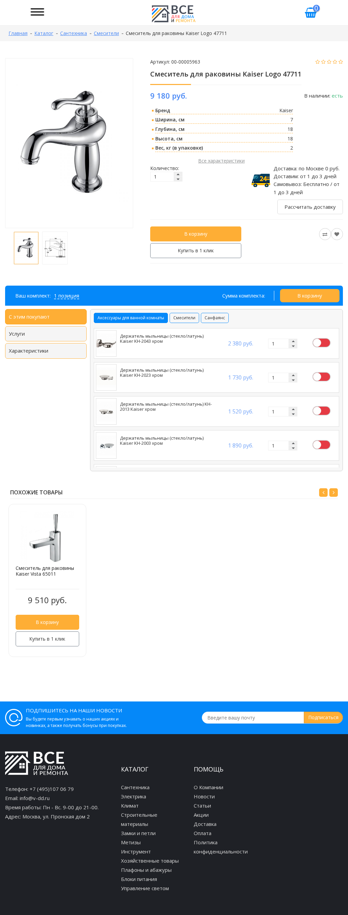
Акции (201, 814)
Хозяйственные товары (150, 860)
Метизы (131, 842)
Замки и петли (138, 833)
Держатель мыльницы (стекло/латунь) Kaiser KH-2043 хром (162, 339)
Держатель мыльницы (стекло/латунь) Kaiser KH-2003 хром (162, 441)
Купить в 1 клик (196, 250)
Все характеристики (221, 160)
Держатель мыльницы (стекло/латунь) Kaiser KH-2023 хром (162, 373)
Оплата (202, 833)
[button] (323, 492)
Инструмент (136, 851)
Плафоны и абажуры (146, 869)
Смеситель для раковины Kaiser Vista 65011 (45, 571)
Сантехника (135, 787)
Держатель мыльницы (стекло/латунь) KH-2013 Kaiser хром (166, 407)
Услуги (17, 333)
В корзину (195, 234)
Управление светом (145, 888)
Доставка (205, 823)
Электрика (133, 796)
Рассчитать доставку (310, 206)
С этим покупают (29, 316)
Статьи (202, 805)
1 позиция (66, 295)
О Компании (208, 787)
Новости (204, 796)
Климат (130, 805)
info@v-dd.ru (35, 798)
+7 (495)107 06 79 (52, 788)
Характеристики (28, 350)
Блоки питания (139, 879)
